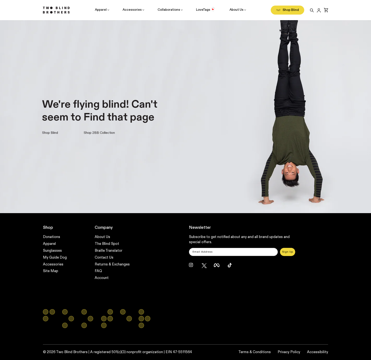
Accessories (132, 9)
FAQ (98, 271)
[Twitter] (205, 267)
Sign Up (287, 252)
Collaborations (169, 9)
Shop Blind (50, 133)
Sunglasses (52, 251)
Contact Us (104, 257)
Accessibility (317, 352)
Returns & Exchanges (112, 264)
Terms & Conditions (254, 352)
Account (102, 278)
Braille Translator (108, 251)
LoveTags (203, 9)
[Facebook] (218, 267)
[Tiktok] (232, 267)
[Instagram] (193, 267)
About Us (236, 9)
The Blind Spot (107, 244)
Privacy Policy (289, 352)
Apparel (101, 9)
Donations (51, 237)
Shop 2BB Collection (99, 133)
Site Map (50, 271)
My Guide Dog (55, 257)
